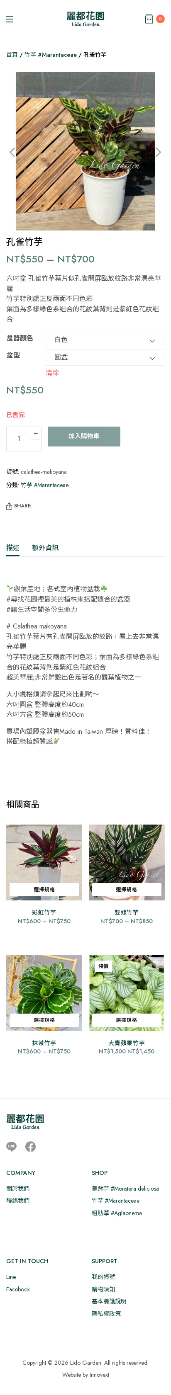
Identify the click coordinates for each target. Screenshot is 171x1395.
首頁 (12, 55)
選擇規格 (44, 889)
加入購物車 (84, 436)
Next (152, 152)
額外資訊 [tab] (45, 548)
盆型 (13, 355)
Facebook (18, 1289)
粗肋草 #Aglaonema (117, 1213)
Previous (18, 152)
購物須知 (103, 1289)
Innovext (99, 1375)
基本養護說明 (109, 1301)
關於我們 (17, 1188)
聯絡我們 (17, 1200)
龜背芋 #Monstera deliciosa (125, 1188)
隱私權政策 (106, 1314)
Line (11, 1277)
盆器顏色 (20, 338)
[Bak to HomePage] (25, 1121)
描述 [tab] (13, 548)
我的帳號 (103, 1277)
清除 (52, 372)
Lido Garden (85, 1363)
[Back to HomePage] (85, 19)
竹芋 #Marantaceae (50, 55)
